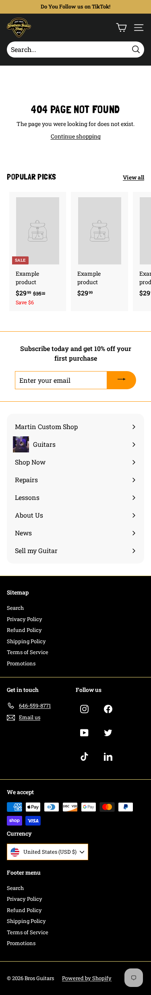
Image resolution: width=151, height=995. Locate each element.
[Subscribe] (121, 380)
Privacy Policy (24, 619)
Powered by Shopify (87, 978)
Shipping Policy (26, 641)
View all (133, 177)
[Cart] (121, 27)
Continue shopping (76, 136)
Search (15, 607)
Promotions (21, 663)
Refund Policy (24, 630)
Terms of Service (27, 652)
